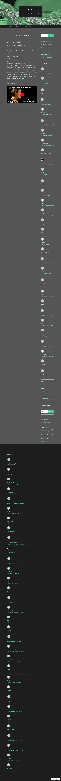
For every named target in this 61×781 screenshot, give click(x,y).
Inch (8, 581)
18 (49, 434)
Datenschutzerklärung (27, 26)
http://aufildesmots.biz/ (46, 104)
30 (45, 438)
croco (30, 9)
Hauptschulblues (11, 552)
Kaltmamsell (10, 610)
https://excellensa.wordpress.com (48, 125)
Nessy (8, 680)
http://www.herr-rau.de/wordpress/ (14, 563)
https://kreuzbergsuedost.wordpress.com (49, 253)
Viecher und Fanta (44, 47)
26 (50, 436)
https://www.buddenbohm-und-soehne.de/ (16, 503)
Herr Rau (9, 562)
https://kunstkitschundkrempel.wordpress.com (50, 263)
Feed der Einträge (44, 391)
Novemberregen (11, 700)
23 (45, 436)
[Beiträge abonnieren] (41, 419)
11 (49, 433)
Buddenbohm (10, 502)
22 (43, 436)
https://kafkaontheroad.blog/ (47, 215)
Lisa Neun (9, 659)
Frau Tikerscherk (11, 531)
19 (50, 434)
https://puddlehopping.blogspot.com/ (48, 205)
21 (41, 436)
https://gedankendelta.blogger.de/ (48, 325)
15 (43, 434)
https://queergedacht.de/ (46, 346)
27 (52, 436)
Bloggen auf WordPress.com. (14, 778)
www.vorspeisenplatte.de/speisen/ (15, 472)
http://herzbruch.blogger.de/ (13, 573)
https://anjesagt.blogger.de (46, 94)
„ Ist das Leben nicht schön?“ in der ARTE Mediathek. (19, 80)
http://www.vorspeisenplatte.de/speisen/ (49, 224)
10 (47, 433)
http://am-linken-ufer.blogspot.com (14, 484)
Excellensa (9, 511)
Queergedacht (10, 729)
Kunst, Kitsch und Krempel (13, 649)
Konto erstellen (44, 385)
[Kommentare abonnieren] (41, 422)
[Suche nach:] (47, 35)
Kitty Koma (9, 630)
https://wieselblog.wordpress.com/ (48, 365)
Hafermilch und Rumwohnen (46, 44)
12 (50, 433)
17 (47, 434)
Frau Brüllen (10, 521)
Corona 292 (14, 42)
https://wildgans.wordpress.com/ (48, 375)
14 (41, 434)
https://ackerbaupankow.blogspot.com (49, 73)
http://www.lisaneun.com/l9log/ (13, 661)
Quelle (22, 78)
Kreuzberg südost (11, 640)
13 (52, 433)
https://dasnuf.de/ (44, 336)
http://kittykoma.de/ (45, 244)
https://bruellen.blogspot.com (47, 135)
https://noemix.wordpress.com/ (47, 305)
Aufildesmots (10, 492)
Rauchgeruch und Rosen (46, 51)
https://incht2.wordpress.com (47, 195)
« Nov (42, 441)
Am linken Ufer (10, 482)
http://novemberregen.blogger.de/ (48, 315)
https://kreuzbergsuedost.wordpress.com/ (49, 145)
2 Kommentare (21, 45)
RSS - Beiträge (45, 419)
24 (47, 436)
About (17, 26)
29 (43, 438)
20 (52, 434)
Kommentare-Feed (45, 394)
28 (41, 438)
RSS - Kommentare (46, 422)
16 (45, 434)
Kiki (8, 620)
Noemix (9, 690)
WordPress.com (44, 398)
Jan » (45, 441)
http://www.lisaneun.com (46, 273)
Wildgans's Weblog (11, 463)
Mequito (9, 669)
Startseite (11, 26)
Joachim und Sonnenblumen (46, 57)
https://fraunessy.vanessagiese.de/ (48, 296)
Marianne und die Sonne (46, 54)
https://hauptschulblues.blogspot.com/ (49, 164)
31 (47, 438)
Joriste (8, 591)
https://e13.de (44, 234)
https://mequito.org (45, 284)
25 (49, 436)
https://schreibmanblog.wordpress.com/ (49, 356)
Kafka (8, 601)
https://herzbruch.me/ (45, 185)
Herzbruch (9, 571)
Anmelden (43, 388)
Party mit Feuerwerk (12, 58)
